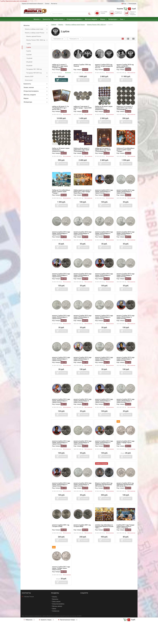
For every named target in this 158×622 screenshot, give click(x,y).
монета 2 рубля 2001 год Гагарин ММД (82, 525)
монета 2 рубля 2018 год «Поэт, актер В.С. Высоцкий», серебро (125, 66)
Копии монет (29, 80)
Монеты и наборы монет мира (34, 29)
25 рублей (29, 62)
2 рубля (28, 47)
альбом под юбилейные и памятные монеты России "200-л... (104, 526)
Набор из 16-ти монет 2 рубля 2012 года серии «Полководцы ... (125, 108)
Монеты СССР (29, 76)
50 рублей (29, 65)
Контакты (54, 3)
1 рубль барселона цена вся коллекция (13, 1)
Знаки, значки (58, 19)
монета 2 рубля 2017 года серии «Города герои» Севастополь (61, 568)
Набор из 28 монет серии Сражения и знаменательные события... (103, 109)
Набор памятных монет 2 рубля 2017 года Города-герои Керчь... (82, 191)
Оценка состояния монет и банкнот (32, 3)
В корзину (63, 80)
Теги (121, 19)
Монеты (37, 19)
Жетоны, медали (91, 19)
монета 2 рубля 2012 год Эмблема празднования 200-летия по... (125, 484)
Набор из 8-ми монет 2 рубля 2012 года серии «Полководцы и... (81, 149)
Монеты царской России (33, 36)
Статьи (47, 3)
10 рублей (29, 58)
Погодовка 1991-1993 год (34, 69)
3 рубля (28, 51)
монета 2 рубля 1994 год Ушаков (82, 65)
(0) (61, 72)
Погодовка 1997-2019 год (34, 73)
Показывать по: (74, 38)
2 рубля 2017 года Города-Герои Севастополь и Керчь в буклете (126, 526)
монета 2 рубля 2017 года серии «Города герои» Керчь (125, 442)
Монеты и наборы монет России (34, 32)
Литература (112, 19)
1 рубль (28, 43)
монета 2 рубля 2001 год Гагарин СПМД (60, 525)
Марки (102, 19)
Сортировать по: (58, 38)
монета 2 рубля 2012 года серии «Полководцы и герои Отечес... (104, 191)
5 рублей (29, 54)
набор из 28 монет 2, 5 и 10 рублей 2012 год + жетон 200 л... (60, 108)
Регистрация (132, 3)
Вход (124, 3)
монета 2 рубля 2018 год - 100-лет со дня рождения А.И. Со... (104, 66)
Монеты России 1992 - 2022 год (35, 40)
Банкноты (46, 19)
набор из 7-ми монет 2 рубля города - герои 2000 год (83, 108)
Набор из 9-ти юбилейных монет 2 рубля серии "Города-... (125, 149)
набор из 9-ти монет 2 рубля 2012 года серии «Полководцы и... (103, 149)
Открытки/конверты (74, 19)
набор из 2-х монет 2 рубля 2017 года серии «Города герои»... (60, 66)
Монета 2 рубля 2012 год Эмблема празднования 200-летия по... (103, 484)
